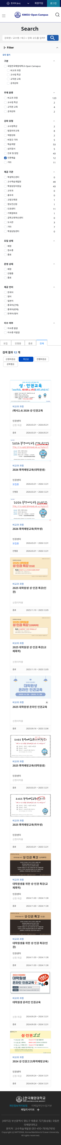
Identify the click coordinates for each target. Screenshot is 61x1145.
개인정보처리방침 (18, 1105)
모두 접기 (6, 54)
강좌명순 (10, 364)
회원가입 (39, 3)
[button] (20, 3)
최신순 (26, 359)
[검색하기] (53, 38)
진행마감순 (41, 359)
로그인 (53, 3)
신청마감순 (10, 359)
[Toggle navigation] (3, 15)
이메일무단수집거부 (41, 1105)
